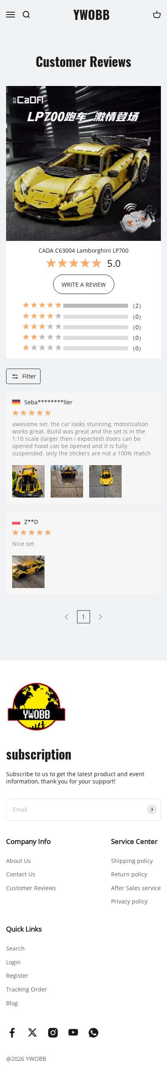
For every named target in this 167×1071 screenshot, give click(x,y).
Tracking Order (26, 989)
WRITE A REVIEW (84, 284)
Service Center (134, 841)
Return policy (129, 874)
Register (17, 975)
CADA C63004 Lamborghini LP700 (83, 250)
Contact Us (20, 874)
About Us (18, 861)
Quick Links (24, 929)
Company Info (28, 841)
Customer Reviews (31, 888)
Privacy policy (129, 901)
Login (13, 962)
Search (15, 948)
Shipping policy (132, 861)
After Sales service (136, 888)
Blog (12, 1003)
